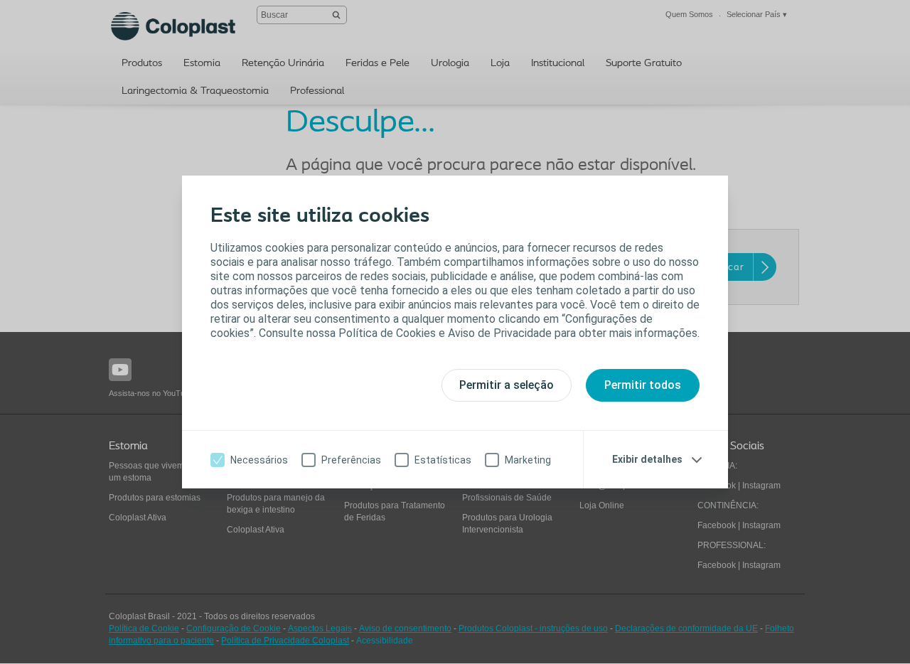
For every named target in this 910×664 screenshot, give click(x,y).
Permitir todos (642, 385)
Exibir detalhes (647, 459)
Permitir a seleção (506, 385)
